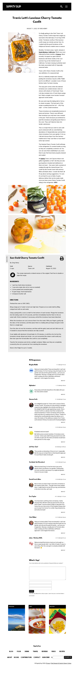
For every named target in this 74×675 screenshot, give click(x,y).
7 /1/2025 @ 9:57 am (61, 364)
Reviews (45, 651)
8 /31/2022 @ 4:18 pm (61, 427)
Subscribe (46, 657)
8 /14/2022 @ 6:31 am (61, 479)
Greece (58, 54)
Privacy (48, 663)
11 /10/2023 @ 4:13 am (60, 399)
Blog (11, 651)
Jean (30, 427)
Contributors (26, 657)
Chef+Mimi (32, 517)
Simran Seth (33, 399)
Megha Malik (33, 365)
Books (16, 657)
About (9, 657)
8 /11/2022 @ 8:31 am (61, 538)
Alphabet (32, 385)
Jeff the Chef (33, 447)
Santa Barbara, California (47, 52)
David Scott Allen (35, 479)
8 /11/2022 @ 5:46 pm (61, 517)
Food (19, 651)
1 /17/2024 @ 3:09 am (61, 385)
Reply (63, 380)
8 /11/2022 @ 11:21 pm (60, 496)
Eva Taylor (32, 496)
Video (53, 651)
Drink (27, 651)
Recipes (62, 651)
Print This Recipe (62, 259)
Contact (36, 657)
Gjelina (43, 158)
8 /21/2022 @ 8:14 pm (61, 462)
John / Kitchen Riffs (35, 538)
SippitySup (13, 6)
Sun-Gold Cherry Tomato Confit (27, 258)
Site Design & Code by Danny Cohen (61, 663)
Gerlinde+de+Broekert (37, 462)
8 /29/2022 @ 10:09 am (60, 446)
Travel (35, 651)
